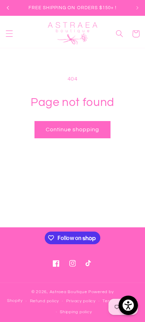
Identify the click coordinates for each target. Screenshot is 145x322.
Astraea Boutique (69, 292)
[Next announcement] (137, 7)
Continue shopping (73, 129)
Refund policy (44, 301)
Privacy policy (81, 301)
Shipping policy (76, 312)
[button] (9, 34)
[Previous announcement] (7, 7)
